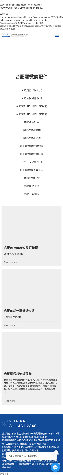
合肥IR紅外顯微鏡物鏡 (19, 310)
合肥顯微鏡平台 (31, 178)
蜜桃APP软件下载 (37, 443)
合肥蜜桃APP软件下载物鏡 (31, 114)
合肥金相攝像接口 (31, 98)
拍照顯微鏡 (17, 450)
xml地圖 (50, 463)
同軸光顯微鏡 (31, 450)
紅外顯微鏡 (19, 460)
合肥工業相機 (31, 194)
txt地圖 (7, 467)
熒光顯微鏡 (7, 460)
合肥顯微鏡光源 (31, 138)
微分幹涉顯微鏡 (34, 460)
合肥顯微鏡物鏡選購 (17, 374)
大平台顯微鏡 (50, 460)
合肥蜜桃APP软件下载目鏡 (31, 106)
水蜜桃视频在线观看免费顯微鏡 (40, 446)
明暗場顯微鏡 (8, 463)
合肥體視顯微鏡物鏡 (31, 146)
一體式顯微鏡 (23, 463)
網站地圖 (4, 473)
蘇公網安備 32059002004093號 (31, 436)
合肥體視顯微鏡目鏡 (31, 154)
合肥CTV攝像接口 (31, 162)
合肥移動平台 (31, 186)
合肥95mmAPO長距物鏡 (21, 247)
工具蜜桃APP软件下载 (12, 446)
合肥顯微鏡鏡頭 (31, 130)
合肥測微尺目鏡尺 (31, 90)
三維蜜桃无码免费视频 (16, 443)
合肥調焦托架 (31, 122)
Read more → (11, 262)
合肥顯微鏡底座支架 (31, 170)
